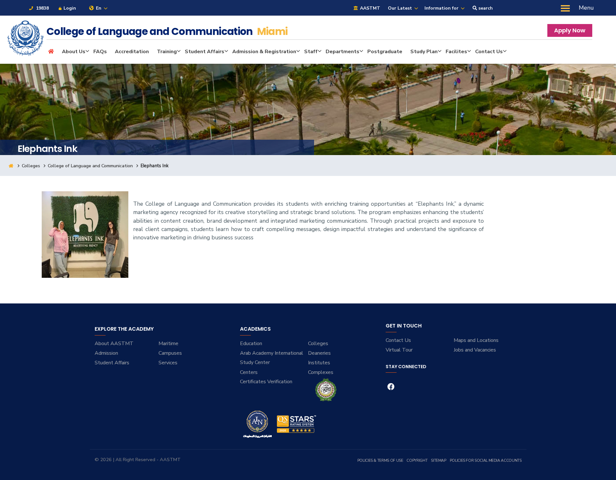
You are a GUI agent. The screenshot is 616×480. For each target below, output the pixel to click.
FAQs (100, 51)
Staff (311, 51)
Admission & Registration (264, 51)
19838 (42, 8)
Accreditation (132, 51)
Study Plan (424, 51)
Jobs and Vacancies (475, 349)
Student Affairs (204, 51)
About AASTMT (114, 343)
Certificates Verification (266, 381)
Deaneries (319, 353)
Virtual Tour (399, 349)
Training (167, 51)
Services (167, 362)
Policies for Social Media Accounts (486, 460)
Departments (342, 51)
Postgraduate (384, 51)
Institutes (319, 362)
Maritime (168, 343)
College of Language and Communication (90, 165)
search (485, 8)
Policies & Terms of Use (380, 460)
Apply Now (570, 30)
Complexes (320, 372)
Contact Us (489, 51)
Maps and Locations (476, 340)
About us (73, 51)
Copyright (416, 460)
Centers (249, 372)
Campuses (170, 353)
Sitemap (438, 460)
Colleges (31, 165)
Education (251, 343)
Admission (106, 353)
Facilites (456, 51)
